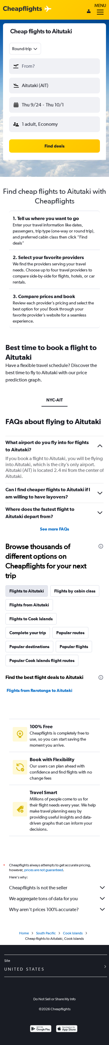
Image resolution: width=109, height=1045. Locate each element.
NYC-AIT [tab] (54, 400)
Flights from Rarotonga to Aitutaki (39, 690)
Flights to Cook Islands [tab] (31, 618)
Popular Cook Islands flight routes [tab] (41, 660)
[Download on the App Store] (66, 1029)
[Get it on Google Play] (40, 1029)
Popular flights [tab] (74, 646)
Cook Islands (73, 933)
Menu (100, 5)
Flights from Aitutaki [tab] (29, 604)
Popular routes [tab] (70, 632)
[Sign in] (88, 12)
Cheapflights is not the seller (38, 888)
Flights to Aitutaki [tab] (26, 591)
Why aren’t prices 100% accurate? (44, 909)
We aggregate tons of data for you (43, 898)
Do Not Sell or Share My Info (54, 999)
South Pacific (46, 933)
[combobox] (25, 49)
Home (24, 933)
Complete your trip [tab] (27, 632)
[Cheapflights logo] (22, 9)
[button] (54, 66)
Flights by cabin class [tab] (74, 591)
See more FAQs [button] (54, 529)
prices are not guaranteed (43, 870)
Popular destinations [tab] (29, 646)
